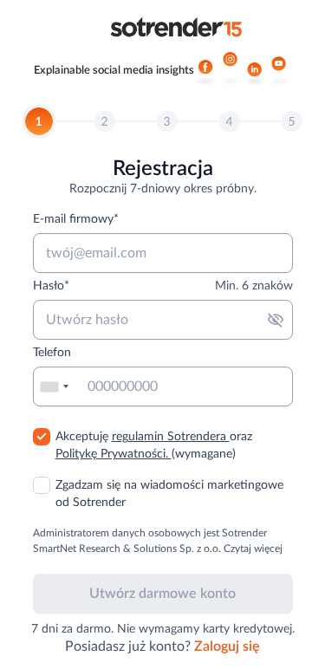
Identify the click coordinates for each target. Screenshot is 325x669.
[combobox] (54, 386)
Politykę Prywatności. (113, 454)
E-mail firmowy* (76, 219)
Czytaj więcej (253, 548)
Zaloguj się (227, 646)
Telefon (52, 353)
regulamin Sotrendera (171, 437)
